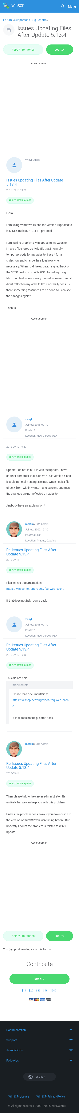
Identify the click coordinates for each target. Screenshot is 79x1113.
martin (29, 524)
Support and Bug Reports (30, 20)
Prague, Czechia (46, 540)
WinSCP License (18, 1096)
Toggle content (39, 1030)
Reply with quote (20, 200)
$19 (24, 990)
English (40, 1076)
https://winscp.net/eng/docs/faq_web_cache (35, 589)
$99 (45, 990)
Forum (7, 20)
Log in (60, 49)
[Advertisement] (39, 105)
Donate (39, 978)
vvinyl (28, 419)
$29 (31, 990)
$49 (38, 990)
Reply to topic (23, 49)
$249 (53, 990)
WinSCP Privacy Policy (50, 1096)
